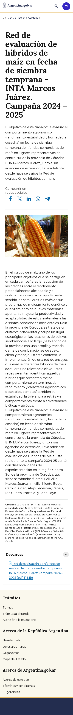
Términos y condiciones (19, 685)
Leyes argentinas (14, 646)
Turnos (8, 607)
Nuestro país (11, 640)
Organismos (11, 653)
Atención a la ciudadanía (19, 620)
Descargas (14, 555)
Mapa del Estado (14, 659)
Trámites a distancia (16, 613)
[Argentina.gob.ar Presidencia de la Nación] (18, 5)
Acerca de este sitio (16, 679)
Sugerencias (11, 692)
